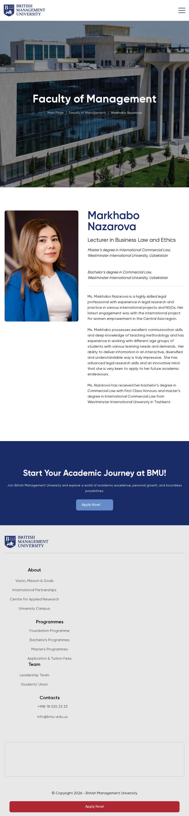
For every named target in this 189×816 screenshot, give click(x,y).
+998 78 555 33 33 (53, 707)
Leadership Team (34, 675)
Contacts (50, 698)
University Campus (34, 609)
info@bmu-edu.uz (52, 717)
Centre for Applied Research (34, 599)
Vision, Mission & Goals (34, 581)
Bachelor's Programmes (50, 640)
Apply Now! (94, 807)
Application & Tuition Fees (49, 659)
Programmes (49, 622)
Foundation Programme (50, 631)
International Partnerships (34, 590)
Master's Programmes (49, 649)
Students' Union (34, 684)
